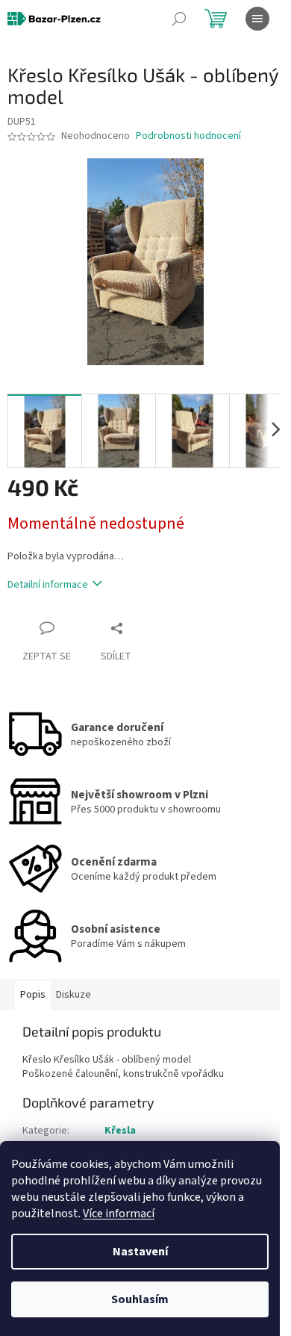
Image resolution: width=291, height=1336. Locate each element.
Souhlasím (140, 1299)
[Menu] (257, 19)
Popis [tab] (33, 994)
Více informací (118, 1213)
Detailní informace (47, 584)
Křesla (120, 1130)
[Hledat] (179, 19)
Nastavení (140, 1251)
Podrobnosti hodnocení (188, 136)
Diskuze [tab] (73, 994)
